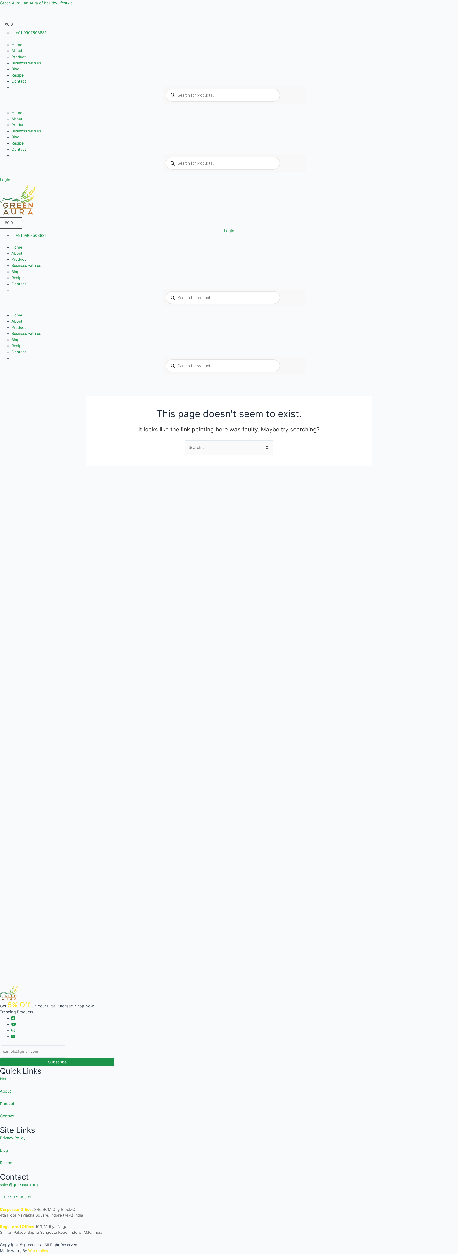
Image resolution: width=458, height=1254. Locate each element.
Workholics (37, 1250)
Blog (15, 69)
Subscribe (57, 1062)
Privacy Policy (13, 1137)
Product (18, 56)
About (16, 50)
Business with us (26, 63)
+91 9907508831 (15, 1197)
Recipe (17, 75)
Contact (18, 81)
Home (16, 44)
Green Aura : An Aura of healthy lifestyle (36, 2)
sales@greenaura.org (19, 1184)
